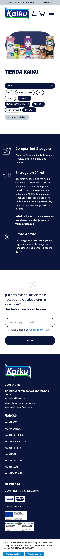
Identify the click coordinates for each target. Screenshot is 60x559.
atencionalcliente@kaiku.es (18, 407)
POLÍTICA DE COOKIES (22, 548)
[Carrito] (42, 13)
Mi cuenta (12, 484)
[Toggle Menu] (51, 13)
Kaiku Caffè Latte (16, 435)
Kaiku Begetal (14, 447)
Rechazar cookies (13, 554)
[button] (24, 98)
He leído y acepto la (29, 330)
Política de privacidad (39, 330)
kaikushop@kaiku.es (15, 398)
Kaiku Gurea (13, 428)
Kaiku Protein (14, 460)
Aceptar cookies (34, 554)
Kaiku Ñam (11, 466)
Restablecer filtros (17, 117)
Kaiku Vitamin (13, 473)
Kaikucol (10, 454)
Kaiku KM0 (11, 422)
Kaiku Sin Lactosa (16, 441)
